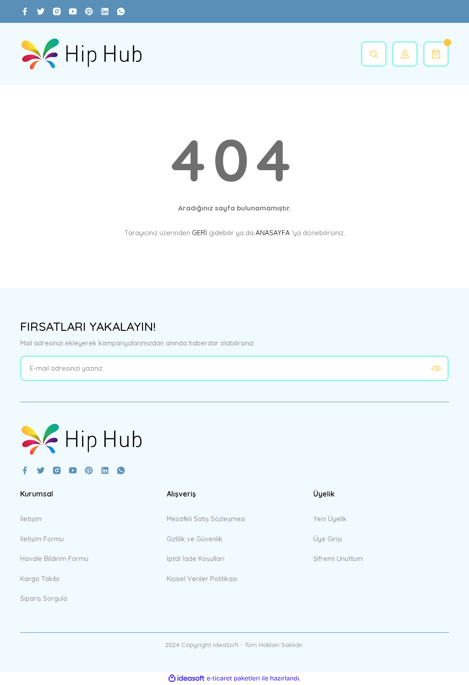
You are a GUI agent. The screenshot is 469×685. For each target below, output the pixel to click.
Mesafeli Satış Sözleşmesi (206, 519)
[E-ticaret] (233, 678)
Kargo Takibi (40, 579)
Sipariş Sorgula (43, 598)
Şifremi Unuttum (338, 559)
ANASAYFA (273, 232)
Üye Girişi (327, 539)
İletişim (31, 519)
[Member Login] (405, 54)
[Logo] (81, 54)
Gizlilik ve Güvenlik (195, 539)
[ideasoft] (186, 678)
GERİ (199, 232)
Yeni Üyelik (330, 519)
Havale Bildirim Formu (54, 559)
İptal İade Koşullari (195, 559)
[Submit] (436, 368)
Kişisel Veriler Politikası (202, 579)
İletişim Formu (42, 539)
